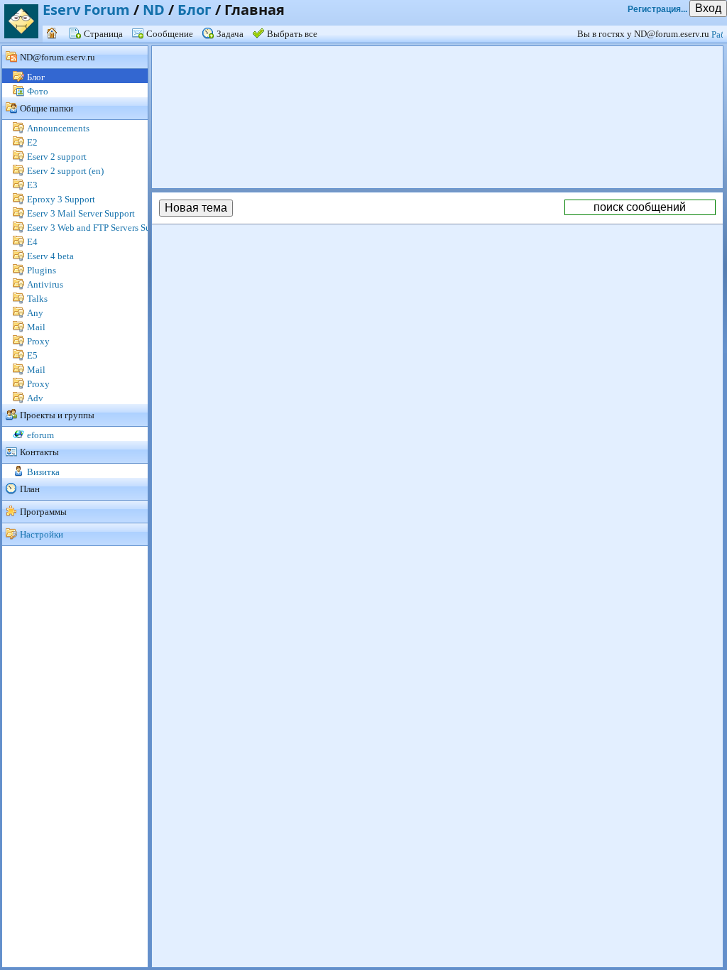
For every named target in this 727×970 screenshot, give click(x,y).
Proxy (38, 341)
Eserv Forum (86, 9)
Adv (35, 398)
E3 (32, 185)
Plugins (41, 270)
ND (154, 9)
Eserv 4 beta (50, 256)
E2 (32, 142)
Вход (708, 8)
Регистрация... (657, 9)
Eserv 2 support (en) (65, 170)
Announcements (58, 128)
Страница (103, 33)
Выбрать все (292, 33)
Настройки (41, 534)
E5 (32, 355)
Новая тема (196, 208)
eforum (40, 435)
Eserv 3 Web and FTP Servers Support (99, 227)
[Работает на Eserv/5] (719, 33)
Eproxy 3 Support (61, 199)
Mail (36, 327)
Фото (37, 91)
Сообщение (169, 33)
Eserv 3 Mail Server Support (81, 213)
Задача (230, 33)
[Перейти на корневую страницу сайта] (53, 33)
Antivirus (45, 284)
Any (35, 312)
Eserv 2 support (57, 156)
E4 (32, 241)
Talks (37, 298)
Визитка (43, 472)
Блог (194, 9)
